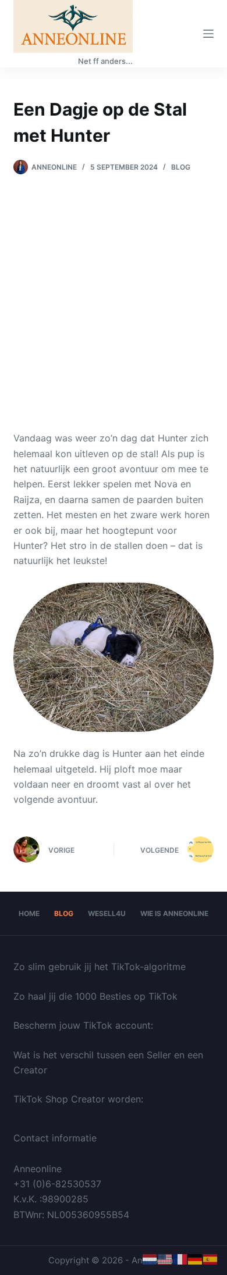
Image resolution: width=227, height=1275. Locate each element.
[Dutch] (150, 1259)
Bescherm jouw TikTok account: (83, 1025)
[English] (165, 1259)
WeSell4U (107, 913)
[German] (195, 1259)
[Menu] (208, 33)
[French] (180, 1259)
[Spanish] (210, 1259)
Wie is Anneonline (174, 913)
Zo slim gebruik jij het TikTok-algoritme (99, 966)
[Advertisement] (113, 294)
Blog (180, 167)
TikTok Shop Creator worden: (78, 1099)
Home (29, 913)
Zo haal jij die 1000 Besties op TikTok (95, 996)
